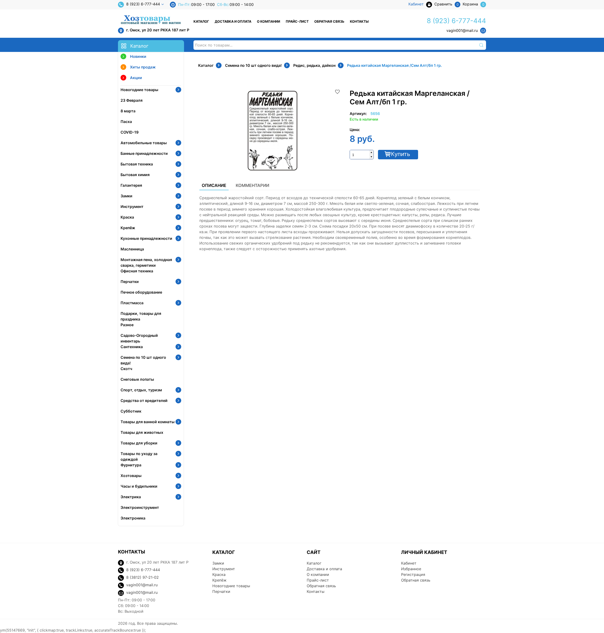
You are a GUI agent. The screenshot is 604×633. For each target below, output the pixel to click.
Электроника (133, 518)
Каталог (201, 21)
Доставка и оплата (233, 21)
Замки (126, 196)
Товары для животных (142, 432)
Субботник (131, 411)
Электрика (131, 496)
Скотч (126, 368)
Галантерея (131, 185)
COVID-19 (129, 132)
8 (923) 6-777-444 (143, 4)
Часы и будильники (139, 486)
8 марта (128, 111)
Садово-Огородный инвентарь (139, 338)
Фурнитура (131, 465)
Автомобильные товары (144, 142)
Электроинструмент (140, 507)
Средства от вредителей (144, 400)
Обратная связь (329, 21)
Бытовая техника (137, 164)
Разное (127, 324)
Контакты (359, 21)
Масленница (132, 249)
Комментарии (252, 185)
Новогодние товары (139, 89)
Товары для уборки (139, 443)
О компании (268, 21)
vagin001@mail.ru (462, 30)
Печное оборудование (141, 292)
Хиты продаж (143, 67)
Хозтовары (131, 475)
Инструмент (132, 206)
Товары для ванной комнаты (148, 421)
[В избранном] (337, 91)
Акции (136, 77)
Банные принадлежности (144, 153)
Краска (127, 217)
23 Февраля (132, 100)
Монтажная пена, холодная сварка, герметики (146, 262)
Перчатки (130, 281)
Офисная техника (137, 271)
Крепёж (128, 227)
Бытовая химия (135, 174)
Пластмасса (132, 302)
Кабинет (408, 563)
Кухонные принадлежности (146, 238)
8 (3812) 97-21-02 (142, 577)
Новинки (138, 56)
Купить (400, 154)
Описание (214, 185)
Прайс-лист (297, 21)
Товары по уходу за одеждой (139, 456)
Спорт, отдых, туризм (141, 390)
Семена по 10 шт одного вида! (143, 360)
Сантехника (132, 346)
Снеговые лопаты (137, 379)
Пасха (126, 121)
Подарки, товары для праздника (141, 316)
